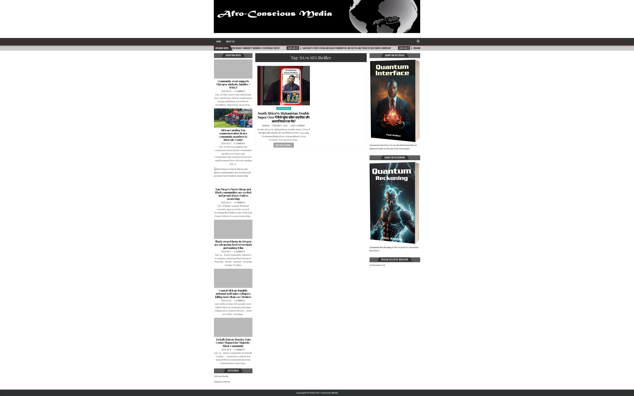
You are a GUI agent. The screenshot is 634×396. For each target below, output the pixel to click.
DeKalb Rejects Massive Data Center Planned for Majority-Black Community (233, 342)
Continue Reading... (283, 145)
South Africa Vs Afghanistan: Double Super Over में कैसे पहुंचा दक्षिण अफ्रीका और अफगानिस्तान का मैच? (284, 117)
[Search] (418, 41)
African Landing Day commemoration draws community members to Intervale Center (233, 134)
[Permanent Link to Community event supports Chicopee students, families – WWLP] (233, 69)
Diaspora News (222, 381)
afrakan (265, 126)
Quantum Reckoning (380, 247)
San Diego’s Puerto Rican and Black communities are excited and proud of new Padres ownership (233, 194)
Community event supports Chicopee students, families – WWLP (233, 84)
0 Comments (239, 91)
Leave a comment (298, 126)
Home (218, 41)
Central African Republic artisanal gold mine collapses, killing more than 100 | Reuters (233, 293)
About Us (230, 41)
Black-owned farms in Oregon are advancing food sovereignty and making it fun (233, 244)
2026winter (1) (377, 265)
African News (283, 108)
